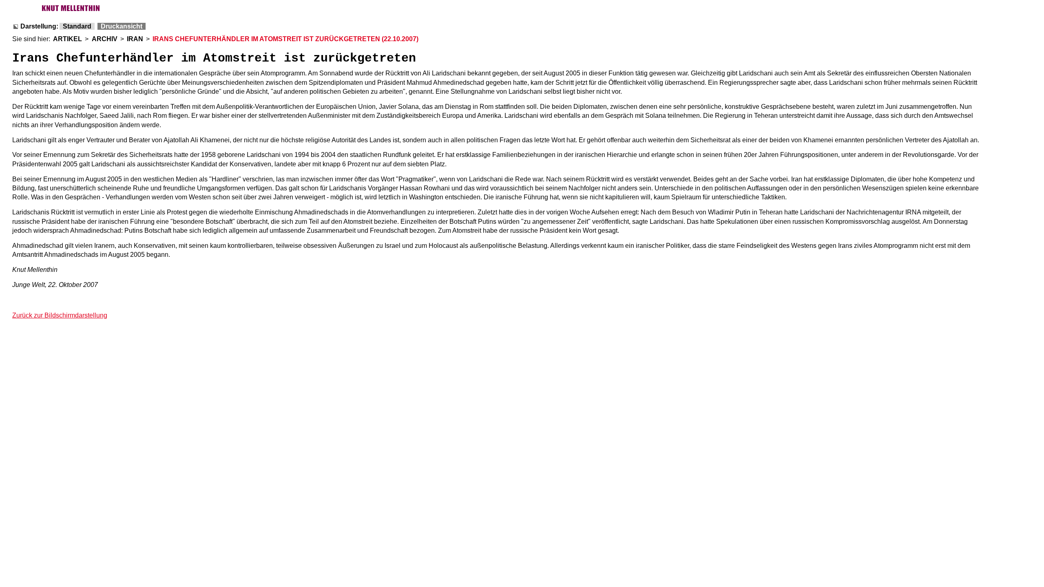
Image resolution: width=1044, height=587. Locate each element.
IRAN (135, 38)
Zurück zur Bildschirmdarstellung (59, 315)
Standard (77, 26)
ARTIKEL (67, 38)
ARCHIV (104, 38)
